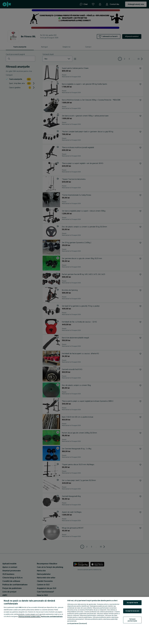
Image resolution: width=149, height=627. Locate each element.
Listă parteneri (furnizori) (77, 623)
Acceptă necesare (132, 611)
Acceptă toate (132, 602)
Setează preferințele (132, 620)
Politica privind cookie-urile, (29, 616)
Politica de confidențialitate (52, 616)
